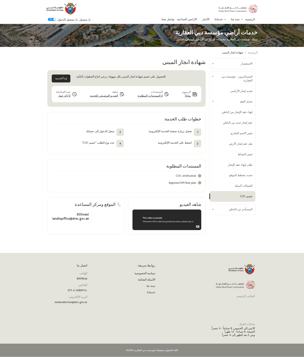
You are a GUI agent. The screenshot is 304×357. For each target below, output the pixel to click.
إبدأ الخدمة (61, 78)
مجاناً (188, 95)
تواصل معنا (168, 19)
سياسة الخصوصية (144, 273)
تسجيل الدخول (65, 19)
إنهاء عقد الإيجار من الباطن (237, 112)
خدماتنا (219, 19)
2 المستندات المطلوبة (150, 95)
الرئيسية (250, 19)
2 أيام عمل (64, 95)
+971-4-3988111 (77, 290)
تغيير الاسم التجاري (241, 133)
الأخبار (205, 19)
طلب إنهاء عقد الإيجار (240, 164)
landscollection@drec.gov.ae (71, 302)
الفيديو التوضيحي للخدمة (104, 95)
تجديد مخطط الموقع (240, 175)
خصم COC (246, 196)
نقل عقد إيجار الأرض (240, 143)
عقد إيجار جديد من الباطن (237, 122)
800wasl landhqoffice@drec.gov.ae (70, 216)
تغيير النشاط (245, 154)
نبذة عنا (235, 19)
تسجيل (83, 19)
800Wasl (82, 278)
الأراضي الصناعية (187, 19)
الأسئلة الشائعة (146, 279)
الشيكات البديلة (243, 185)
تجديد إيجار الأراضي (241, 91)
